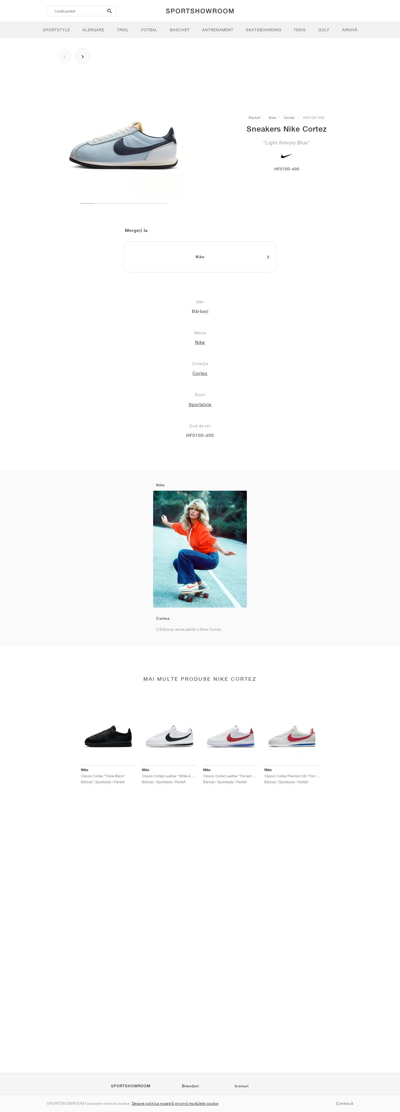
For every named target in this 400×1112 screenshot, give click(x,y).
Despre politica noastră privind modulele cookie (175, 1103)
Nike (272, 117)
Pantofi (255, 117)
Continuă (344, 1103)
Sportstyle (200, 404)
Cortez (289, 117)
